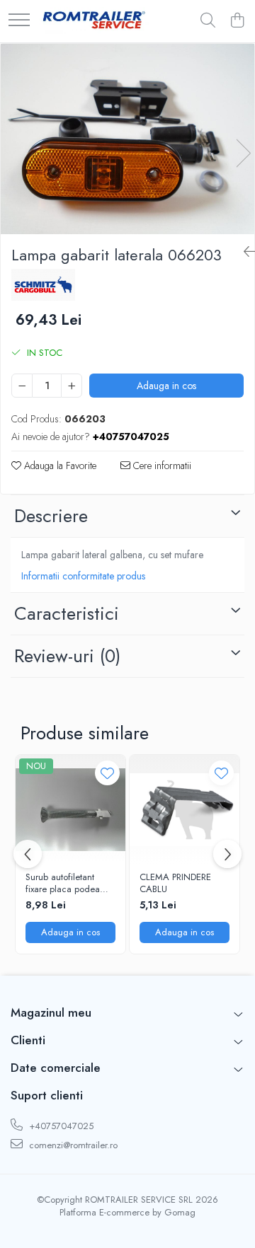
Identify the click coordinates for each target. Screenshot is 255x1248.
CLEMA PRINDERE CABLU (175, 884)
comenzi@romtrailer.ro (72, 1145)
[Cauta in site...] (207, 21)
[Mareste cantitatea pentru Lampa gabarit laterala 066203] (71, 386)
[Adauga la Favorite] (107, 773)
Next (243, 153)
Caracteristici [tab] (66, 613)
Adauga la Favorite (58, 465)
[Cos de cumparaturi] (237, 21)
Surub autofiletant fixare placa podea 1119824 (63, 884)
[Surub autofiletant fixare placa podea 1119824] (70, 810)
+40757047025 (60, 1126)
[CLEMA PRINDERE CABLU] (184, 810)
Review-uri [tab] (67, 655)
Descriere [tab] (51, 515)
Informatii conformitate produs (83, 576)
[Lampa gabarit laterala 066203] (127, 139)
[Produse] (19, 21)
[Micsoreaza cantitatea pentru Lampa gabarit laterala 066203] (22, 386)
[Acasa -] (94, 21)
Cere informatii (160, 465)
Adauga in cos (166, 386)
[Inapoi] (243, 252)
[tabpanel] (127, 139)
